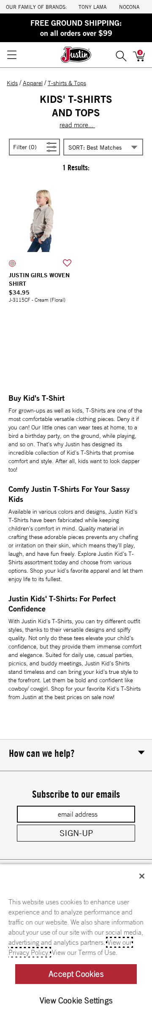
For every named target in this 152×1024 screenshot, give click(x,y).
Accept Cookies (76, 974)
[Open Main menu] (11, 55)
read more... (77, 125)
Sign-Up (76, 833)
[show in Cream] (12, 263)
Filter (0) (35, 146)
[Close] (142, 876)
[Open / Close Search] (121, 54)
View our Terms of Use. (84, 952)
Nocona (129, 6)
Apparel (33, 83)
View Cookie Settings (76, 1000)
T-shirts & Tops (67, 83)
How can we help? (41, 753)
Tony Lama (92, 6)
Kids (12, 83)
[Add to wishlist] (67, 263)
